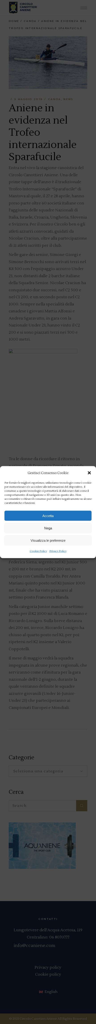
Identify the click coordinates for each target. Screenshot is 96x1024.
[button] (89, 473)
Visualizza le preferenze (48, 540)
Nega (48, 528)
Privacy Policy (58, 551)
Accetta (48, 515)
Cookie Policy (38, 551)
